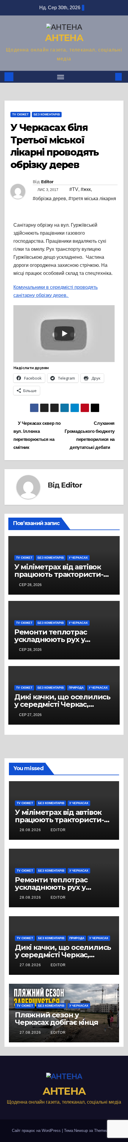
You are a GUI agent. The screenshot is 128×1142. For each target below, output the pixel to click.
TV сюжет (20, 114)
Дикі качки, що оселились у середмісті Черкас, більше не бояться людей (62, 704)
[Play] (64, 333)
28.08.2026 (31, 830)
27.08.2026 (31, 965)
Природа (76, 687)
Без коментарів (47, 114)
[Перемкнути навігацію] (60, 77)
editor (58, 830)
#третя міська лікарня (92, 198)
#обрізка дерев (49, 198)
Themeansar (104, 1130)
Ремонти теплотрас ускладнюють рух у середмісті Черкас (50, 639)
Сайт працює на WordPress (37, 1130)
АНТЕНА (64, 37)
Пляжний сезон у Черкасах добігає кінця (56, 1019)
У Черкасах (78, 557)
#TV (73, 189)
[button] (109, 76)
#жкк (86, 189)
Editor (47, 181)
